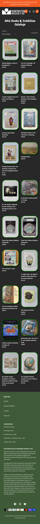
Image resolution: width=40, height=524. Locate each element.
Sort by (4, 31)
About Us (7, 416)
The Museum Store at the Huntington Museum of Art (22, 516)
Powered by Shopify (20, 518)
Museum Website (9, 406)
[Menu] (37, 11)
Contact (6, 411)
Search (6, 401)
